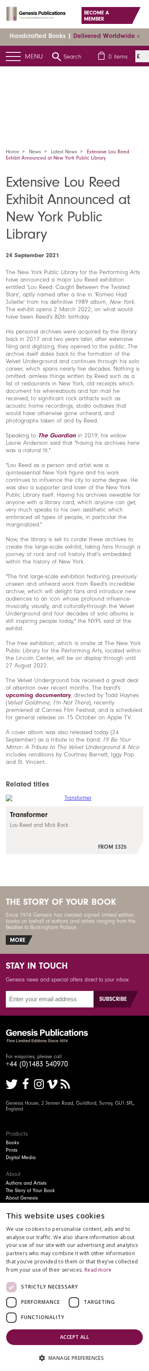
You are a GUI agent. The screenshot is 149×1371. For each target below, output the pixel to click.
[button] (74, 1358)
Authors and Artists (26, 1183)
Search (73, 56)
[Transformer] (74, 830)
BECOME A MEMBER (96, 15)
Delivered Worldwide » (106, 36)
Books (12, 1143)
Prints (11, 1150)
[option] (74, 92)
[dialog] (74, 1287)
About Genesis (22, 1198)
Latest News (64, 152)
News (35, 152)
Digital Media (21, 1157)
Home (12, 152)
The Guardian (57, 435)
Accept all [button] (74, 1336)
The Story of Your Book (30, 1190)
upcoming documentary (38, 695)
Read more (98, 1269)
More (17, 940)
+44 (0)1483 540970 (37, 1063)
